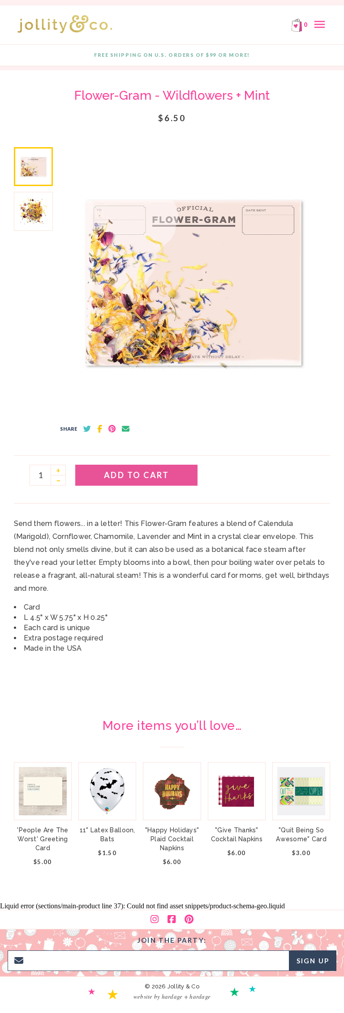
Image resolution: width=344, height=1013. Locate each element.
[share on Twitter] (87, 429)
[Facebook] (172, 919)
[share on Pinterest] (112, 429)
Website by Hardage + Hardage (172, 996)
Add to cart (136, 475)
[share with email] (125, 429)
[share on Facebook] (99, 429)
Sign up (313, 961)
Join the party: (172, 940)
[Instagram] (154, 919)
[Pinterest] (189, 919)
